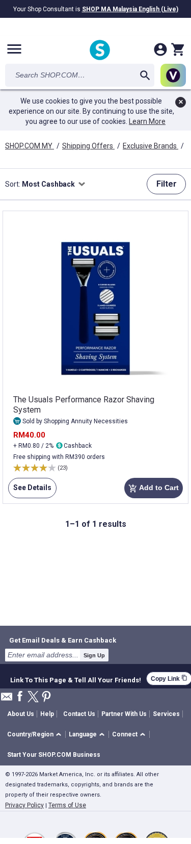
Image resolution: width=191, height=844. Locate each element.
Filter (166, 184)
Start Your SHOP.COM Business (53, 754)
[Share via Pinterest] (46, 697)
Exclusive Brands (150, 146)
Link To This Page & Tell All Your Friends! (75, 679)
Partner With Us (124, 714)
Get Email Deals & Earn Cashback (62, 640)
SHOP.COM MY (29, 146)
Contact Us (79, 714)
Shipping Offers (88, 146)
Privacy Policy (24, 805)
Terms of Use (67, 805)
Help (47, 714)
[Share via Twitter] (33, 697)
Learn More (147, 121)
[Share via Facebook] (19, 697)
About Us (20, 714)
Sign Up (94, 655)
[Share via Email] (6, 699)
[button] (36, 735)
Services (166, 714)
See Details (29, 490)
